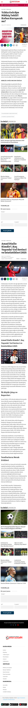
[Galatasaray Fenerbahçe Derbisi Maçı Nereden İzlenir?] (7, 536)
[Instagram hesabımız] (15, 625)
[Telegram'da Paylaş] (11, 45)
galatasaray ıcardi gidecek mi (9, 113)
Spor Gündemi (21, 698)
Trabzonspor (6, 654)
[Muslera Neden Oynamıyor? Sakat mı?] (7, 553)
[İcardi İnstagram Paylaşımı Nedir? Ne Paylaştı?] (20, 170)
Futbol (18, 258)
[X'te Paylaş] (5, 45)
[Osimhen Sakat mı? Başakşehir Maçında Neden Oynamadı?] (14, 190)
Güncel (4, 659)
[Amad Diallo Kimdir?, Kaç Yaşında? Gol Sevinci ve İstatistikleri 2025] (7, 150)
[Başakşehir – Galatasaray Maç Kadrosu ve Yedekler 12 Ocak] (20, 150)
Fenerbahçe (6, 656)
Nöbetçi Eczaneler (7, 667)
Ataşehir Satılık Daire (9, 699)
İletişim (5, 689)
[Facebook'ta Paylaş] (2, 45)
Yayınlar (5, 678)
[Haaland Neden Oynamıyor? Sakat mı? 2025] (14, 574)
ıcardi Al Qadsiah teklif (8, 116)
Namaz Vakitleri (7, 670)
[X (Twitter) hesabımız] (13, 625)
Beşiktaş (5, 652)
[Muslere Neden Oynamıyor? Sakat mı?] (7, 170)
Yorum (3, 211)
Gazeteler (5, 676)
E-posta (17, 222)
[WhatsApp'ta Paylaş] (8, 45)
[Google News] (24, 46)
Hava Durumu (6, 672)
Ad (2, 222)
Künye (4, 687)
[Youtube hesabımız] (18, 625)
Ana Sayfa (5, 685)
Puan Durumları (6, 674)
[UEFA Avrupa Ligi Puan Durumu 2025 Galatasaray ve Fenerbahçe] (14, 131)
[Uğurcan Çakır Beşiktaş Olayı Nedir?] (20, 536)
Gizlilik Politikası (7, 691)
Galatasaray (23, 24)
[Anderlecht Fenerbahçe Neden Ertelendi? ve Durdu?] (20, 553)
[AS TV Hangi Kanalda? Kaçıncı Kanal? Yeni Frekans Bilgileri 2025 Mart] (14, 517)
